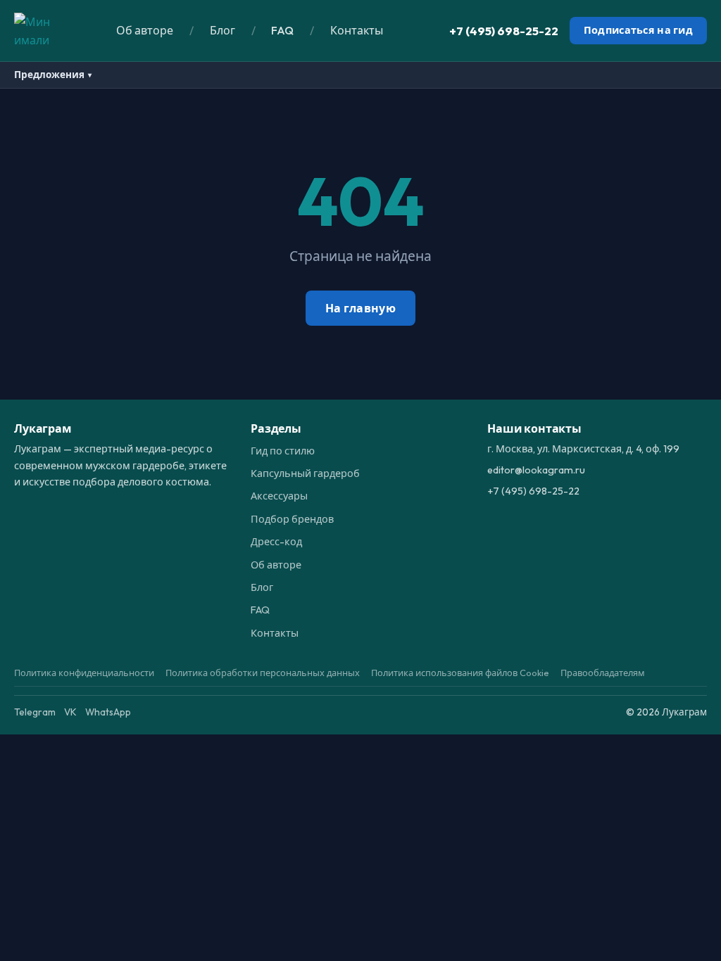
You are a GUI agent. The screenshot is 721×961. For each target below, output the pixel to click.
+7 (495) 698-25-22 (503, 30)
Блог (222, 30)
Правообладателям (602, 672)
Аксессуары (279, 496)
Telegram (35, 712)
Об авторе (144, 30)
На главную (360, 308)
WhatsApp (108, 712)
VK (70, 712)
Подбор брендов (292, 519)
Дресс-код (276, 541)
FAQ (282, 30)
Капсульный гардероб (305, 473)
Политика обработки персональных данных (262, 672)
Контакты (356, 30)
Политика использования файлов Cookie (460, 672)
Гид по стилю (283, 451)
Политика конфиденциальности (84, 672)
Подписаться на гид (638, 30)
